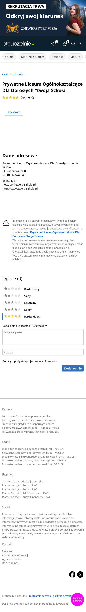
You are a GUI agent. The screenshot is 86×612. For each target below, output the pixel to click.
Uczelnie (57, 57)
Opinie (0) (27, 97)
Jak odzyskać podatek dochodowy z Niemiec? (28, 420)
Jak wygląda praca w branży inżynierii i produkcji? (30, 431)
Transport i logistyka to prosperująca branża (28, 424)
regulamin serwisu (46, 361)
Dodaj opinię (73, 368)
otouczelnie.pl (10, 596)
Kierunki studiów (32, 57)
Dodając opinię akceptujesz (29, 361)
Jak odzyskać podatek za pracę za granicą (26, 416)
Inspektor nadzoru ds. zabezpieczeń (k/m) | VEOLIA (32, 449)
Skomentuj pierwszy (77, 599)
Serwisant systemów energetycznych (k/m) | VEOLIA (33, 453)
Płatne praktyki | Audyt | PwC (19, 485)
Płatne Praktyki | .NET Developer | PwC (25, 493)
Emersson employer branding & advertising (43, 603)
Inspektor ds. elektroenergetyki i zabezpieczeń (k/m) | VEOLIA (38, 456)
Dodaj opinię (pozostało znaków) (24, 326)
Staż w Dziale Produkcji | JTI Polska (22, 481)
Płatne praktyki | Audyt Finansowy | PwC (26, 497)
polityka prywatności (65, 596)
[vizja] (43, 18)
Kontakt (14, 112)
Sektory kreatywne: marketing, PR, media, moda (30, 427)
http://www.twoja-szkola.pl (20, 188)
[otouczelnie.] (18, 43)
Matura (75, 57)
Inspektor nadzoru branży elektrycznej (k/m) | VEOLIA (34, 460)
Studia (9, 57)
